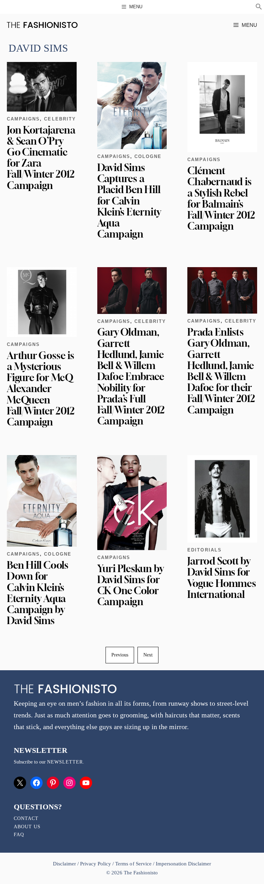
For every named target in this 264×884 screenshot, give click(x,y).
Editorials (204, 549)
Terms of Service (133, 863)
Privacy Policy (95, 863)
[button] (258, 7)
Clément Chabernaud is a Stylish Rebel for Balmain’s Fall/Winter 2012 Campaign (221, 198)
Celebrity (60, 119)
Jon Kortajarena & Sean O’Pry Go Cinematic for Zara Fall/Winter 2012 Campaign (41, 157)
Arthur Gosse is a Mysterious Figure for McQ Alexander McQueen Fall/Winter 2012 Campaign (40, 389)
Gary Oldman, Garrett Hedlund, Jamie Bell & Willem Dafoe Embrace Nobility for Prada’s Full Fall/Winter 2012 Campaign (131, 376)
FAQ (19, 834)
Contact (26, 818)
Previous (119, 654)
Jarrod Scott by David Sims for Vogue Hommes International (221, 577)
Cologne (148, 156)
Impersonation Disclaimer (183, 863)
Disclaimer (65, 863)
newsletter (65, 762)
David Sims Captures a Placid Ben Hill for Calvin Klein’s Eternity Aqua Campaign (129, 201)
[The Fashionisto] (42, 25)
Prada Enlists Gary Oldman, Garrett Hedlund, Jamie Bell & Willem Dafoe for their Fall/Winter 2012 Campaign (221, 370)
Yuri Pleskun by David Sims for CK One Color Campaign (130, 585)
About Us (27, 826)
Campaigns (23, 119)
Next (148, 654)
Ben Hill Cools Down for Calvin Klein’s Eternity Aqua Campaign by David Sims (37, 592)
